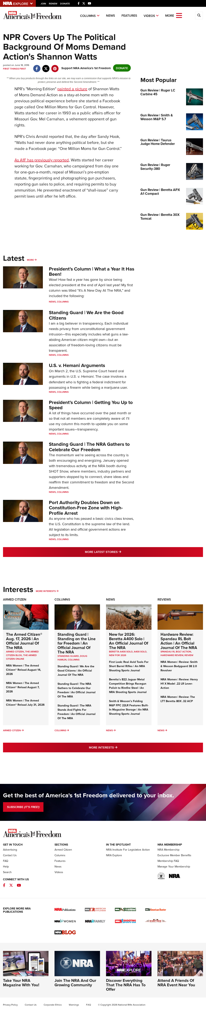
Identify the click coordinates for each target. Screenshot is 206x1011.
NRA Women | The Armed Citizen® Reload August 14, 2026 (23, 669)
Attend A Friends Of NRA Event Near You (176, 982)
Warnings (74, 1004)
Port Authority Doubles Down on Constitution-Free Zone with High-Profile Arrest (86, 508)
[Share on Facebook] (36, 66)
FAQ (5, 861)
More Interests (46, 591)
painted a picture (72, 89)
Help (6, 866)
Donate (65, 3)
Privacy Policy (10, 1004)
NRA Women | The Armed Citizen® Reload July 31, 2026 (25, 702)
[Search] (199, 15)
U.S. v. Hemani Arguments (77, 365)
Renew (53, 3)
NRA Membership (168, 850)
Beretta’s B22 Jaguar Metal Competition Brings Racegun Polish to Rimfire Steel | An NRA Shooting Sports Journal (128, 685)
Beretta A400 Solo (121, 651)
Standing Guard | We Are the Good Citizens (86, 315)
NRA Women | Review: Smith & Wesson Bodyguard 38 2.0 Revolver (179, 666)
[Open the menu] (179, 15)
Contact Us (10, 855)
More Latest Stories (119, 552)
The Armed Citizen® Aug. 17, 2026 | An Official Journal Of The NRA (24, 640)
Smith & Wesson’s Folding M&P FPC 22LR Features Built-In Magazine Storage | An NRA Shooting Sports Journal (128, 707)
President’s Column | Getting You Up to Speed (91, 405)
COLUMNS (73, 659)
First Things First (14, 68)
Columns (88, 15)
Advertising (10, 850)
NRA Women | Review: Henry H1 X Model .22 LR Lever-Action (179, 683)
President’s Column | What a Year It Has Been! (91, 271)
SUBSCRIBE (23, 807)
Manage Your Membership (174, 866)
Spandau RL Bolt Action (176, 651)
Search (7, 872)
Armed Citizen (14, 599)
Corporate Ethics (53, 1004)
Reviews (164, 599)
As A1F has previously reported (41, 160)
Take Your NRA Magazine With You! (21, 982)
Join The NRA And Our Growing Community (75, 982)
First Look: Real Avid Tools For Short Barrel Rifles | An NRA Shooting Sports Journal (128, 666)
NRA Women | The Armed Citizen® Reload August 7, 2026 (23, 687)
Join (43, 3)
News (110, 15)
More (30, 259)
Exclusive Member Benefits (174, 855)
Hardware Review (172, 655)
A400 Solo (140, 651)
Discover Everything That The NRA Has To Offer (125, 984)
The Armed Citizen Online (21, 656)
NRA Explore (114, 855)
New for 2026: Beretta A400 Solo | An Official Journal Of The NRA (128, 640)
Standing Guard (68, 656)
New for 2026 (117, 655)
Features (129, 15)
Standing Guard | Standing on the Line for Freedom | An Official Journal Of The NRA (77, 643)
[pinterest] (54, 66)
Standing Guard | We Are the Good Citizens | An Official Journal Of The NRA (76, 670)
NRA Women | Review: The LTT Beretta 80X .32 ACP (178, 699)
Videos (149, 15)
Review (188, 655)
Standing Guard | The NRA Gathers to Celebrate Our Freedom (89, 447)
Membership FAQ (168, 861)
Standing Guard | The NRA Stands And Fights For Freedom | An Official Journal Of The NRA (77, 711)
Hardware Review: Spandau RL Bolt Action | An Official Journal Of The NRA (179, 640)
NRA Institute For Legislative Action (128, 850)
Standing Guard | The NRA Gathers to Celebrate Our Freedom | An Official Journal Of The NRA (77, 690)
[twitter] (45, 66)
